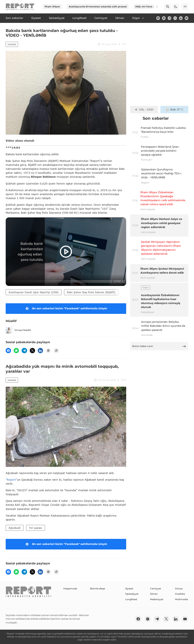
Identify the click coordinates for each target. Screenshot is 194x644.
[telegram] (169, 18)
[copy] (56, 350)
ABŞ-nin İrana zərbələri (149, 6)
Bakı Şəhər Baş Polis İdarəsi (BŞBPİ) (91, 292)
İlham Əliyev (52, 6)
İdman (154, 593)
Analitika (180, 593)
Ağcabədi (15, 527)
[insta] (164, 18)
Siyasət (129, 588)
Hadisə (12, 44)
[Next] (155, 6)
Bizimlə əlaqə (97, 588)
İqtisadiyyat (131, 593)
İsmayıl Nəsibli (23, 330)
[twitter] (175, 18)
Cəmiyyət (155, 588)
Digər (136, 18)
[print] (48, 350)
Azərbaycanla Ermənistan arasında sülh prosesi (98, 6)
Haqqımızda (70, 588)
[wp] (16, 350)
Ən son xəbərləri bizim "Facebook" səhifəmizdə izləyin (69, 308)
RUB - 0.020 (146, 109)
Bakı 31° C (176, 109)
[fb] (158, 18)
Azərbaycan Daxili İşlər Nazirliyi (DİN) (34, 292)
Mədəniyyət (156, 599)
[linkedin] (181, 18)
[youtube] (186, 18)
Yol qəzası (35, 527)
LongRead (131, 599)
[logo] (20, 6)
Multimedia (181, 599)
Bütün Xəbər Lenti (142, 346)
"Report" (11, 479)
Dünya (179, 588)
